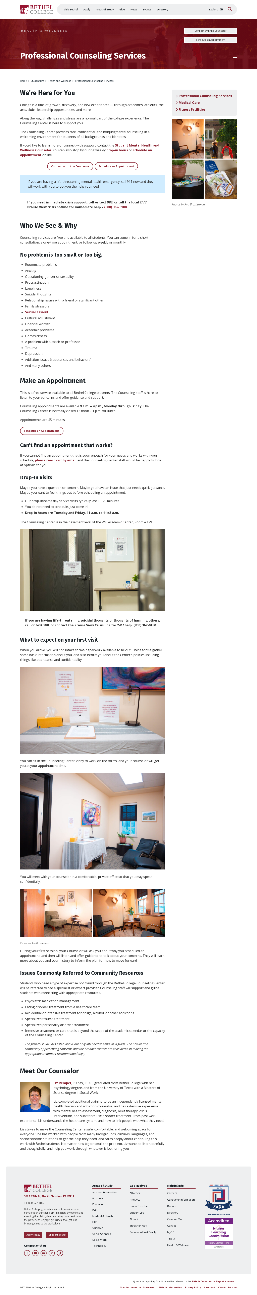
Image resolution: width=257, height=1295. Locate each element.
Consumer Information (181, 1199)
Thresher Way (138, 1225)
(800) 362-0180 (115, 207)
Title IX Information (170, 1287)
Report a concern (226, 1281)
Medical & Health (102, 1216)
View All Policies (227, 1287)
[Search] (230, 9)
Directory (162, 9)
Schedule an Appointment (210, 39)
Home (23, 81)
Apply (86, 9)
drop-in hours (117, 150)
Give (122, 9)
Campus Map (175, 1219)
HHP (95, 1222)
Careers (172, 1193)
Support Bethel (57, 1234)
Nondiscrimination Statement (138, 1287)
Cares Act (209, 1287)
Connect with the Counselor (210, 30)
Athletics (135, 1193)
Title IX (171, 1238)
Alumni (134, 1219)
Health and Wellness (59, 81)
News (134, 9)
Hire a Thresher (139, 1206)
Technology (99, 1245)
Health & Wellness (44, 30)
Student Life (37, 81)
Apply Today (33, 1234)
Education (98, 1204)
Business (98, 1198)
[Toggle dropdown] (221, 9)
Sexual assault (36, 312)
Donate (171, 1206)
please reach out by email (55, 460)
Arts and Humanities (104, 1192)
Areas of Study (105, 9)
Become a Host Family (143, 1232)
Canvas (171, 1225)
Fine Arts (135, 1199)
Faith (95, 1210)
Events (147, 9)
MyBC (170, 1232)
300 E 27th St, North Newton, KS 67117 (49, 1196)
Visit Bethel (71, 9)
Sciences (97, 1228)
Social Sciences (101, 1234)
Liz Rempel (62, 1083)
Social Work (99, 1239)
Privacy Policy (193, 1287)
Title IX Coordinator (203, 1281)
